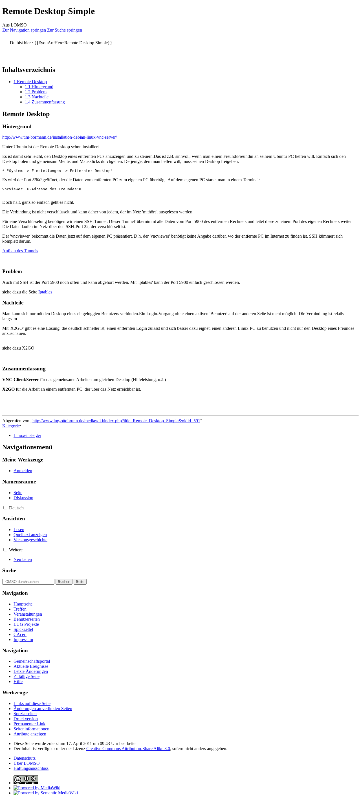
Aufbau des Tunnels (20, 250)
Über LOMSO (27, 763)
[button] (5, 507)
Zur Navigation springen (24, 30)
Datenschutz (25, 758)
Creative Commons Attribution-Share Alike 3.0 (128, 748)
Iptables (45, 291)
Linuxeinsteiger (27, 435)
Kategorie (11, 425)
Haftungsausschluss (31, 768)
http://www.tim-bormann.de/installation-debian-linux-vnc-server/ (59, 137)
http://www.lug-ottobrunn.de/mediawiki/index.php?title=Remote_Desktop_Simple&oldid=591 (116, 420)
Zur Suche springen (64, 30)
